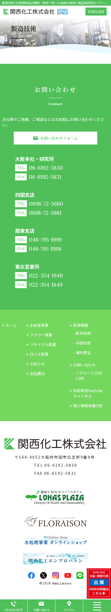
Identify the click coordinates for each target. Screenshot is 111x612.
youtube (67, 575)
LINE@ (80, 575)
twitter (43, 575)
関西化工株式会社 (62, 583)
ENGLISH (96, 11)
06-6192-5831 (60, 473)
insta (55, 575)
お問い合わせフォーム (59, 138)
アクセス (69, 610)
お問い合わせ (41, 610)
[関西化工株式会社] (35, 11)
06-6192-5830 (60, 465)
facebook (31, 575)
